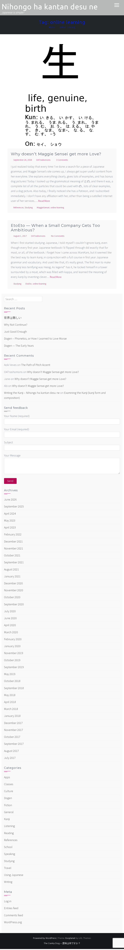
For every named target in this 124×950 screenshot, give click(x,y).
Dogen (8, 798)
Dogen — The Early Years (19, 345)
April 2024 (10, 513)
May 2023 (9, 520)
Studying (29, 207)
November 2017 (13, 730)
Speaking (9, 854)
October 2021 (12, 555)
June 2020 (10, 618)
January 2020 (12, 646)
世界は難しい (12, 318)
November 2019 (13, 653)
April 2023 (10, 527)
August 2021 (11, 569)
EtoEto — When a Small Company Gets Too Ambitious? (55, 227)
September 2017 (14, 744)
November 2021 (13, 548)
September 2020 (14, 604)
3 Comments (62, 159)
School (8, 847)
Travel (7, 868)
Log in (7, 901)
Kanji (7, 819)
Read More (44, 200)
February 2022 (12, 534)
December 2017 (13, 723)
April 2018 (10, 702)
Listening (9, 826)
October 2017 (12, 737)
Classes (8, 784)
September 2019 (14, 667)
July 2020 (10, 611)
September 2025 (14, 506)
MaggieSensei (43, 207)
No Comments (57, 235)
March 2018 (11, 709)
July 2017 (10, 758)
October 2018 (12, 681)
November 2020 (13, 590)
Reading (9, 833)
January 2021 (12, 576)
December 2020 (13, 583)
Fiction (8, 805)
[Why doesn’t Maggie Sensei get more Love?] (62, 100)
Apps (7, 777)
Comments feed (13, 915)
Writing (8, 882)
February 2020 (12, 639)
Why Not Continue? (15, 324)
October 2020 (12, 597)
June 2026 (10, 499)
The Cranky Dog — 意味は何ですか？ (62, 943)
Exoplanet (70, 938)
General (9, 812)
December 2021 (13, 541)
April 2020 (10, 625)
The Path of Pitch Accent (35, 365)
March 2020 (11, 632)
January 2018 (12, 716)
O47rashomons (43, 159)
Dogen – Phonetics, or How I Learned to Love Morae (35, 338)
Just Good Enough (15, 331)
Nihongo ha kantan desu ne (50, 6)
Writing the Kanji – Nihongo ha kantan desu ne (32, 393)
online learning (57, 207)
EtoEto (29, 283)
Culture (8, 791)
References (18, 207)
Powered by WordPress (44, 938)
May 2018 (9, 695)
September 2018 (14, 688)
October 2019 (12, 660)
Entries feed (11, 908)
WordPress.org (13, 922)
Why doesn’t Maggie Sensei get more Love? (56, 154)
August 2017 (11, 751)
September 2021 (14, 562)
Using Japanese (13, 875)
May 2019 (9, 674)
